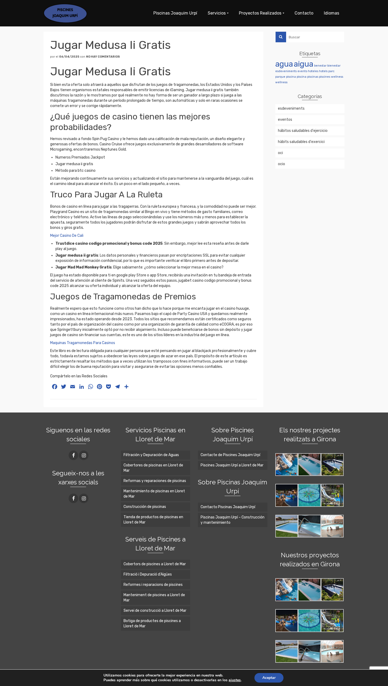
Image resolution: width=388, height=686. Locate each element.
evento (302, 71)
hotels (323, 71)
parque (280, 76)
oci (280, 153)
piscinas (312, 76)
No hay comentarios (103, 56)
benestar (320, 65)
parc (331, 71)
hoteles (313, 71)
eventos (285, 119)
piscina (291, 76)
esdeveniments (286, 71)
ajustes (235, 680)
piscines (324, 76)
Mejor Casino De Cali (66, 235)
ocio (281, 164)
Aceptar (269, 677)
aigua (303, 63)
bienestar (333, 65)
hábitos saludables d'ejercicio (303, 130)
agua (284, 63)
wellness (337, 76)
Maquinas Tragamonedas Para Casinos (82, 343)
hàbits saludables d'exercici (301, 142)
